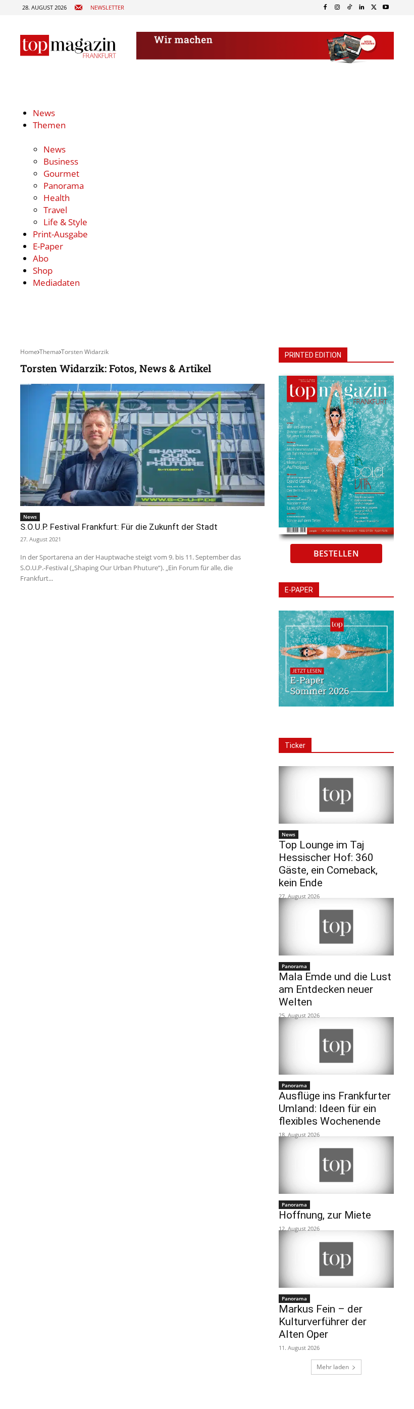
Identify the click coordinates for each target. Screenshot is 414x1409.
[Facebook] (325, 8)
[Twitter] (374, 8)
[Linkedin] (361, 8)
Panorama (294, 966)
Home (28, 351)
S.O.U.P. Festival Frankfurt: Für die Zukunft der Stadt (119, 527)
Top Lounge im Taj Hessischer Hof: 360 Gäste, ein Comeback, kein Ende (328, 864)
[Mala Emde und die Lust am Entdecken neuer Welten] (336, 926)
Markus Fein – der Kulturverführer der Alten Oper (323, 1321)
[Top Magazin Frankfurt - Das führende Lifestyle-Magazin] (68, 46)
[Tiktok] (349, 8)
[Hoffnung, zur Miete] (336, 1165)
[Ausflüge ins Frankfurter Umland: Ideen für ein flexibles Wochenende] (336, 1046)
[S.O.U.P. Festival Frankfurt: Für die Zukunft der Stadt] (142, 445)
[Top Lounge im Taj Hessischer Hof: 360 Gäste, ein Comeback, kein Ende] (336, 795)
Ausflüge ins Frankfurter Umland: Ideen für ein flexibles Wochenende (335, 1108)
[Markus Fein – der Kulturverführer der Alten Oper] (336, 1259)
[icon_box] (99, 8)
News (30, 516)
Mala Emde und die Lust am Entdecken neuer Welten (335, 989)
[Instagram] (337, 8)
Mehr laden (333, 1367)
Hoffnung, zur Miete (325, 1215)
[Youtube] (386, 8)
